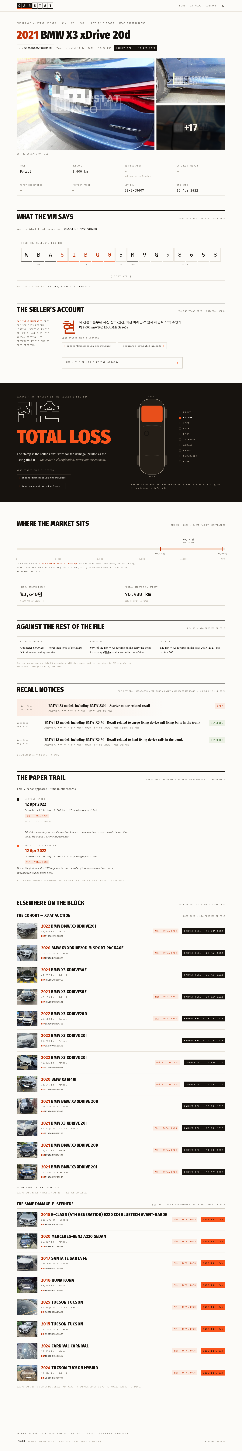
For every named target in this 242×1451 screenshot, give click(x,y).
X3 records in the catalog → (38, 1187)
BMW (63, 23)
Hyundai (34, 1433)
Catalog (195, 5)
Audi (80, 1433)
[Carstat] (35, 5)
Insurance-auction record (36, 23)
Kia (44, 1433)
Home (182, 5)
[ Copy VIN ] (121, 276)
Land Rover (122, 1433)
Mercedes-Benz (58, 1433)
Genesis (90, 1433)
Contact (211, 5)
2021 (83, 23)
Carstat (21, 1441)
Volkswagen (105, 1433)
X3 (73, 23)
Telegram (209, 1441)
